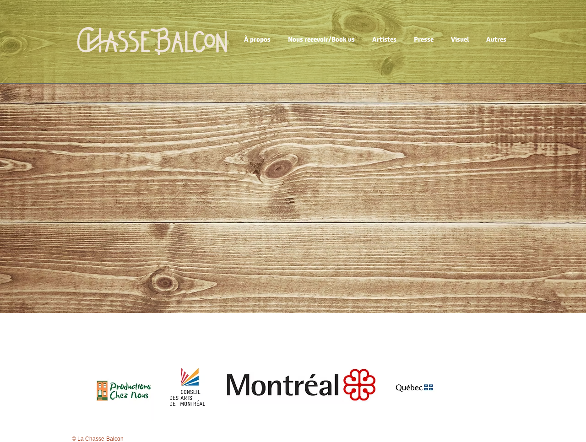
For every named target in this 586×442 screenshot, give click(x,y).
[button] (259, 39)
